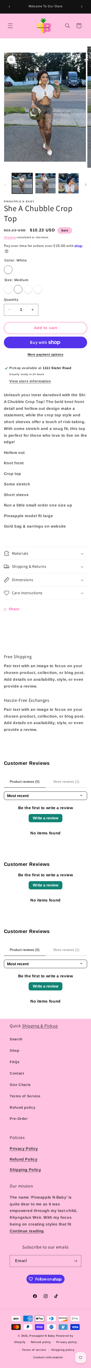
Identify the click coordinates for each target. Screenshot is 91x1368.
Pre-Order (19, 1119)
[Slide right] (85, 184)
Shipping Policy (25, 1170)
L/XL (38, 289)
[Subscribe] (75, 1261)
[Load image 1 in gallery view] (22, 183)
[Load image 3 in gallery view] (68, 183)
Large (28, 289)
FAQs (15, 1062)
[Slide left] (5, 184)
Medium (18, 289)
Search (16, 1039)
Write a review (45, 818)
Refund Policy (23, 1159)
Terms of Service (25, 1096)
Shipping (10, 237)
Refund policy (22, 1107)
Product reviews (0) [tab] (25, 781)
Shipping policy (62, 1349)
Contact (17, 1073)
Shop (14, 1050)
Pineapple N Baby (42, 1335)
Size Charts (20, 1085)
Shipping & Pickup (40, 1025)
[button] (10, 25)
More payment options (46, 354)
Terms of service (34, 1349)
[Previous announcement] (9, 6)
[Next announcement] (81, 6)
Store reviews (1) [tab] (66, 781)
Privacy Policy (24, 1149)
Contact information (48, 1357)
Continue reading (27, 1231)
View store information (30, 381)
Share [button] (14, 609)
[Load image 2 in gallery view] (45, 183)
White (8, 269)
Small (8, 289)
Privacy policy (66, 1342)
